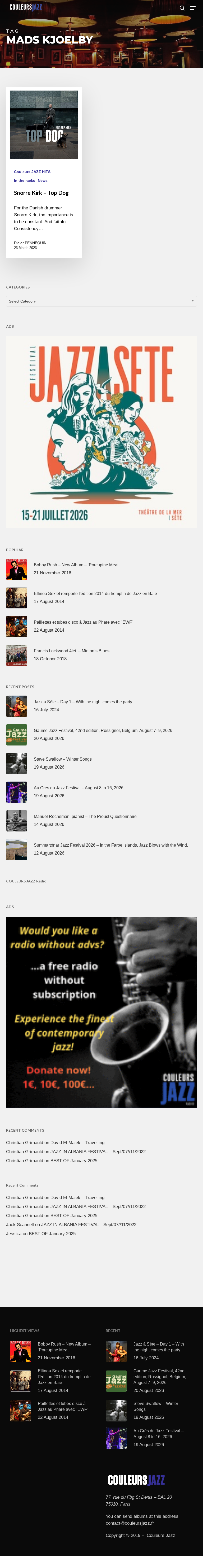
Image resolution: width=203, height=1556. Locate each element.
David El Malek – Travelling (77, 1142)
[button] (193, 8)
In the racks (24, 180)
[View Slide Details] (101, 431)
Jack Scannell (20, 1224)
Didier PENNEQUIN (30, 243)
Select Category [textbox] (22, 301)
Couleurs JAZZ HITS (32, 172)
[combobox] (101, 301)
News (43, 180)
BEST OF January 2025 (73, 1160)
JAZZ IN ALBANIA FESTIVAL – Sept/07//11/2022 (98, 1151)
